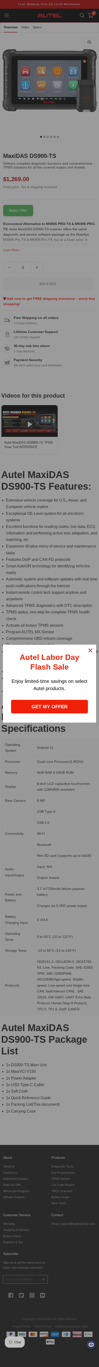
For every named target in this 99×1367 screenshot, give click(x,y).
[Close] (90, 650)
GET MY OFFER (49, 706)
